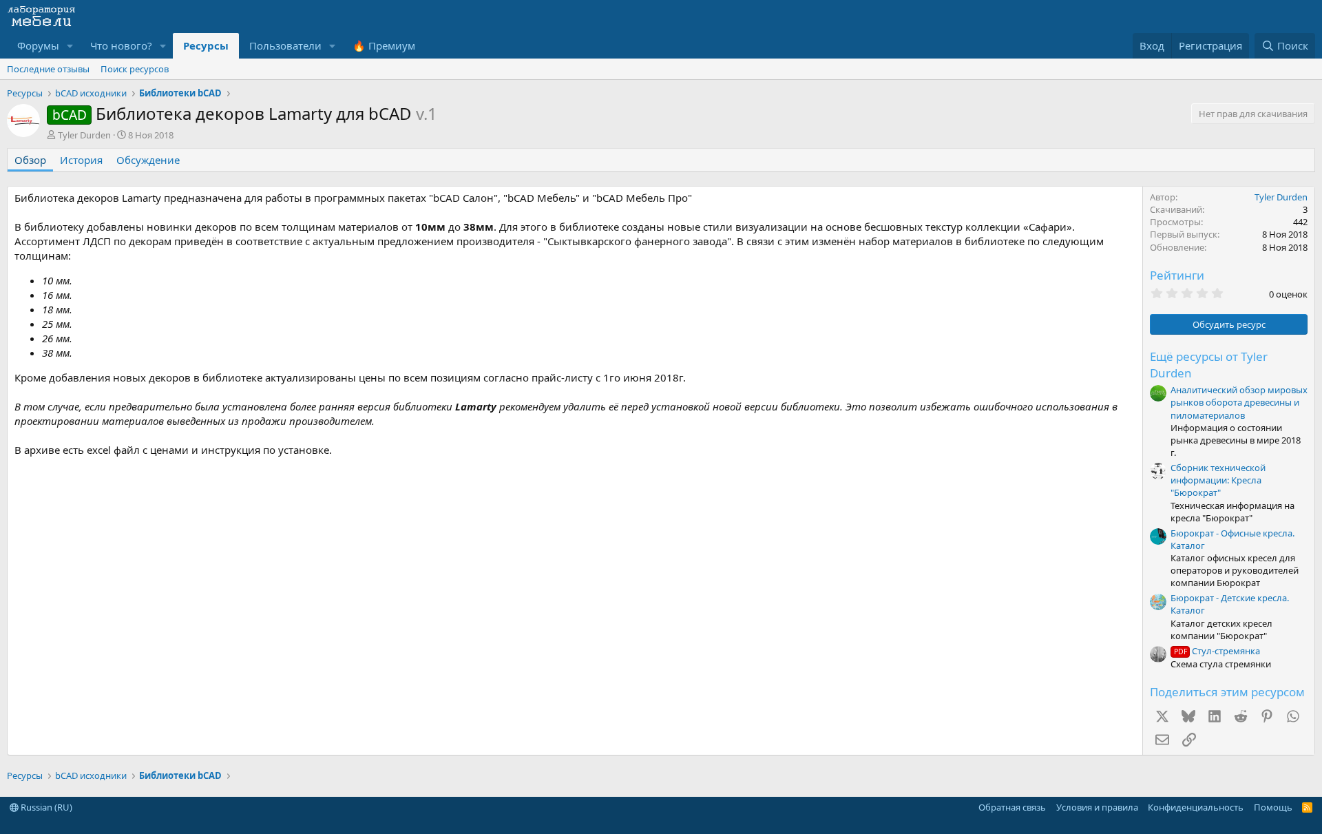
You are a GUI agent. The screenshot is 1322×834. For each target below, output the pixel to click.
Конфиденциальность (1196, 807)
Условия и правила (1097, 807)
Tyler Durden (84, 135)
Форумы (38, 45)
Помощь (1273, 807)
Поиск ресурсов (135, 69)
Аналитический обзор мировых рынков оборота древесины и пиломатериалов (1239, 402)
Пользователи (285, 45)
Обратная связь (1012, 807)
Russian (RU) (45, 807)
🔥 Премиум (384, 45)
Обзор (30, 160)
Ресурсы (206, 45)
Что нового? (121, 45)
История (81, 160)
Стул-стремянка (1217, 651)
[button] (70, 46)
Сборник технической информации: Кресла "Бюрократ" (1218, 480)
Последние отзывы (48, 69)
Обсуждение (148, 160)
